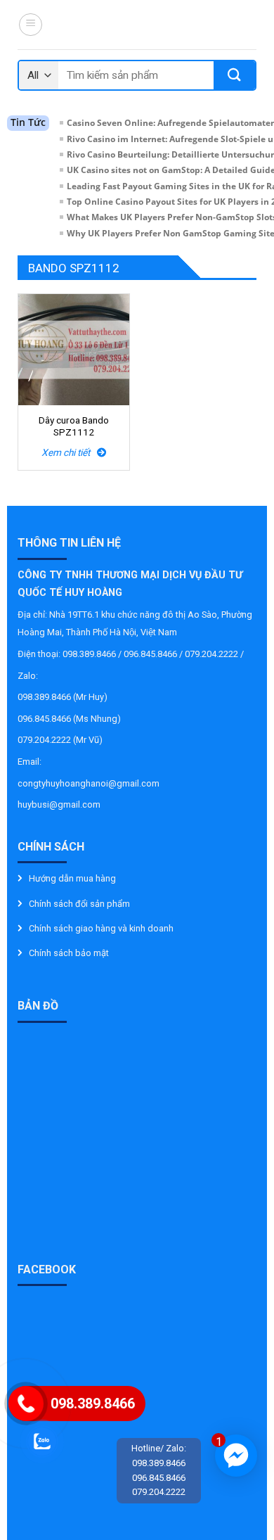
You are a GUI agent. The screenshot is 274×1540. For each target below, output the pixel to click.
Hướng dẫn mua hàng (72, 878)
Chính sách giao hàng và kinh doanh (101, 928)
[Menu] (30, 24)
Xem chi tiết (69, 452)
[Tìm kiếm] (234, 75)
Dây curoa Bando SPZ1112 (74, 426)
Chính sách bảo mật (69, 953)
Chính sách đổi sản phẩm (79, 903)
